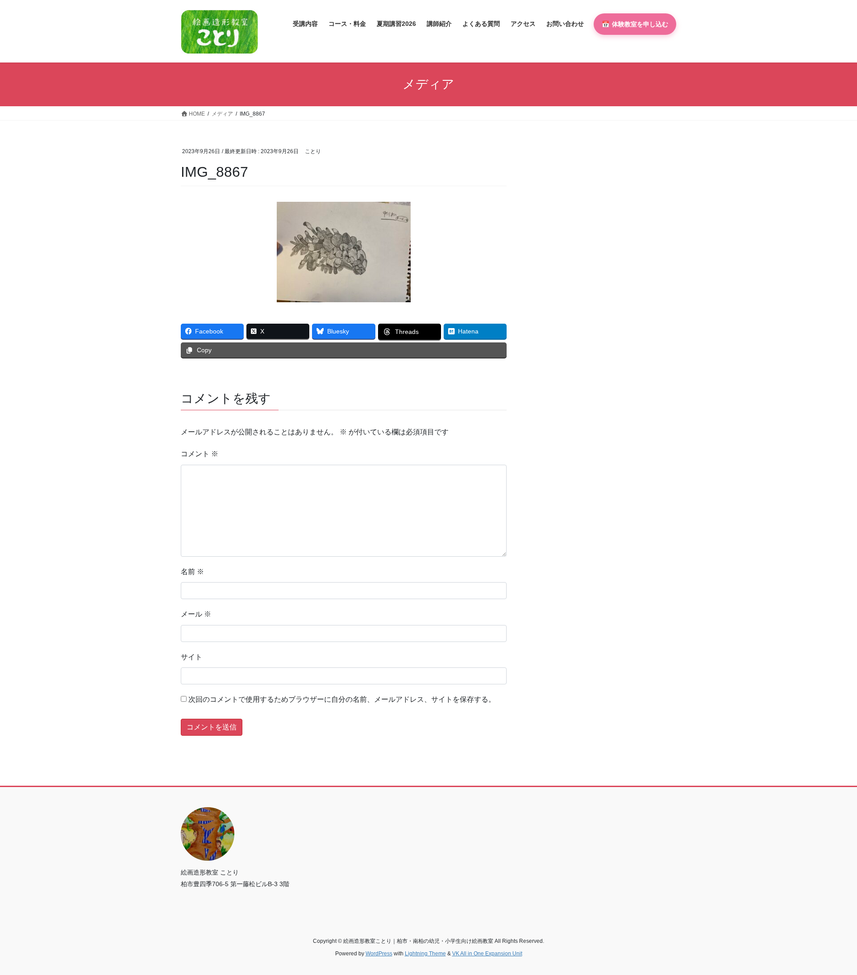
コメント (199, 454)
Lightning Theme (425, 953)
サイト (191, 657)
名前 (192, 571)
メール (196, 614)
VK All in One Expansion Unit (487, 953)
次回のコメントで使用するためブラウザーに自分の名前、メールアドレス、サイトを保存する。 (341, 699)
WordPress (379, 953)
